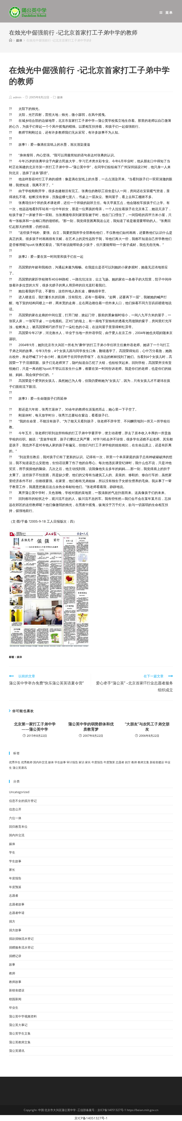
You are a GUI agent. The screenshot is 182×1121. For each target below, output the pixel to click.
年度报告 (97, 762)
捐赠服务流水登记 (21, 947)
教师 (134, 762)
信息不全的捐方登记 (23, 801)
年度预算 (109, 762)
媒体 (60, 97)
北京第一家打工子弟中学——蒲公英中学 (35, 726)
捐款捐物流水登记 (21, 938)
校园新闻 (15, 999)
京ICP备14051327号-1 (91, 1118)
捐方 (128, 762)
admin (17, 97)
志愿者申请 (16, 913)
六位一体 (15, 818)
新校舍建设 (157, 762)
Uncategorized (19, 792)
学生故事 (60, 762)
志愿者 (120, 762)
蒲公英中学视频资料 (23, 1016)
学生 (12, 852)
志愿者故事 (16, 904)
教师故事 (15, 982)
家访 (81, 762)
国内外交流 (40, 762)
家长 (88, 762)
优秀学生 (14, 762)
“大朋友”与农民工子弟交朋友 (147, 726)
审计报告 (72, 762)
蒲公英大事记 (18, 1025)
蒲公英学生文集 (20, 1033)
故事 (12, 964)
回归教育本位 (18, 826)
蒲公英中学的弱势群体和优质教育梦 (91, 726)
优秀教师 (26, 762)
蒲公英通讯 (20, 768)
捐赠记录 (15, 956)
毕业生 (13, 1007)
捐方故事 (15, 930)
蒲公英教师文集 (20, 1042)
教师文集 (143, 762)
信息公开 (15, 809)
